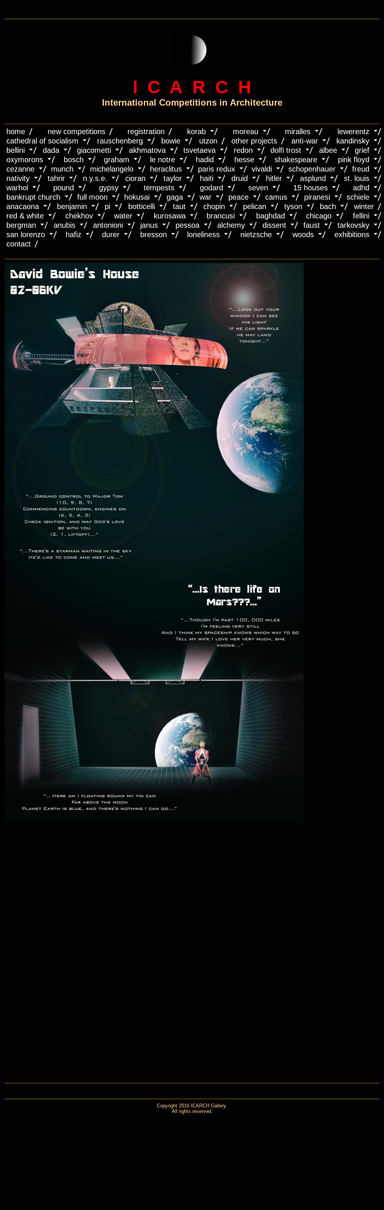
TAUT (179, 206)
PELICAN (254, 206)
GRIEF (362, 150)
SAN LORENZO (25, 234)
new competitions (76, 131)
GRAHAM (116, 159)
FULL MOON (92, 197)
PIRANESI (317, 197)
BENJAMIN (72, 206)
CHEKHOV (79, 216)
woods (303, 234)
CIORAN (135, 178)
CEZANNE (20, 169)
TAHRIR (56, 178)
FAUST (311, 225)
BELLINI (15, 150)
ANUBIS (64, 225)
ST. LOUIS (356, 178)
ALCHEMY (231, 225)
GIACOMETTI (94, 150)
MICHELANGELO (112, 169)
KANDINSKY (352, 141)
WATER (123, 216)
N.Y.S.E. (95, 178)
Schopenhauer (312, 169)
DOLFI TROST (285, 150)
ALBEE (328, 150)
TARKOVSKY (353, 225)
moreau (245, 131)
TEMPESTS (159, 187)
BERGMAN (21, 225)
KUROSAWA (170, 216)
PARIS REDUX (216, 169)
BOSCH (74, 159)
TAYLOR (173, 178)
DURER (111, 234)
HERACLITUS (166, 169)
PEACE (238, 197)
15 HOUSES (310, 187)
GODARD (211, 187)
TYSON (293, 206)
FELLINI (361, 216)
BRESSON (153, 234)
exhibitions (351, 234)
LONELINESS (203, 234)
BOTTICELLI (141, 206)
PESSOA (188, 225)
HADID (205, 159)
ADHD (361, 187)
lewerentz (353, 131)
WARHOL (17, 187)
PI (107, 206)
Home (15, 131)
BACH (328, 206)
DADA (51, 150)
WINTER (364, 206)
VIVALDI (262, 169)
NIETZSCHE (256, 234)
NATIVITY (18, 178)
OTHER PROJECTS (254, 141)
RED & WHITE (25, 216)
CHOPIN (214, 206)
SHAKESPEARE (295, 159)
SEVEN (258, 187)
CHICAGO (319, 216)
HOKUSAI (137, 197)
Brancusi (221, 216)
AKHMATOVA (147, 150)
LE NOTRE (162, 159)
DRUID (239, 178)
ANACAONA (22, 206)
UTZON (208, 141)
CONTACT (18, 244)
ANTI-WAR (304, 141)
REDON (243, 150)
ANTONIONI (108, 225)
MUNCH (62, 169)
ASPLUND (313, 178)
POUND (63, 187)
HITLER (274, 178)
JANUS (149, 225)
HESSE (244, 159)
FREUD (360, 169)
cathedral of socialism (42, 141)
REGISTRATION (146, 131)
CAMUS (276, 197)
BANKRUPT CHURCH (33, 197)
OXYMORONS (24, 159)
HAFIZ (73, 234)
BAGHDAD (270, 216)
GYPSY (108, 187)
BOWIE (170, 141)
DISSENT (274, 225)
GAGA (174, 197)
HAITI (206, 178)
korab (196, 131)
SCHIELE (357, 197)
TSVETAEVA (199, 150)
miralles (297, 131)
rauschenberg (120, 141)
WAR (206, 197)
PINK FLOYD (353, 159)
